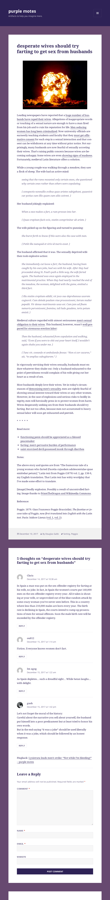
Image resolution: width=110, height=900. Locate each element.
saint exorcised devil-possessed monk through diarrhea (52, 449)
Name (21, 830)
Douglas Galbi (52, 533)
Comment (23, 788)
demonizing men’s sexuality (45, 388)
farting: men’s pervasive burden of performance (48, 445)
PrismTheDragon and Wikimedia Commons (66, 493)
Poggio (74, 533)
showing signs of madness (77, 155)
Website (21, 856)
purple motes (22, 11)
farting (66, 533)
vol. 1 (50, 517)
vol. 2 (57, 517)
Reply (22, 626)
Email (21, 843)
